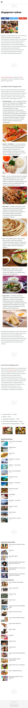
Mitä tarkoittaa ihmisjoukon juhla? (17, 544)
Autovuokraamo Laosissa (15, 518)
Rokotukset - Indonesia (14, 459)
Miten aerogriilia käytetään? (15, 670)
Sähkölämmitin (12, 641)
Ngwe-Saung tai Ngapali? (15, 471)
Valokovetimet (12, 647)
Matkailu (2, 9)
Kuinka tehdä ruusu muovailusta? (17, 664)
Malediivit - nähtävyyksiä (15, 465)
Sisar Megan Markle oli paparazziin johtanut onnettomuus (17, 562)
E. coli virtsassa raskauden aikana (16, 617)
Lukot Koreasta (12, 512)
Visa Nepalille (12, 494)
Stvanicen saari (12, 594)
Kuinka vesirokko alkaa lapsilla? (16, 582)
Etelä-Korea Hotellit (13, 488)
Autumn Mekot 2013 (13, 588)
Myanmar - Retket (13, 506)
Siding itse (11, 550)
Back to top (14, 701)
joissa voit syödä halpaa (6, 77)
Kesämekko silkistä (13, 556)
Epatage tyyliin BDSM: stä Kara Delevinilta (16, 677)
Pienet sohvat (12, 600)
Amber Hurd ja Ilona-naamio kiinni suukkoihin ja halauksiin (17, 574)
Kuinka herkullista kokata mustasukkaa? (14, 659)
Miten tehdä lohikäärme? (15, 623)
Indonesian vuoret (13, 476)
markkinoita (11, 370)
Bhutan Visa (11, 453)
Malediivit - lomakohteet (15, 482)
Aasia (6, 9)
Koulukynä (11, 635)
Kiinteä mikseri (12, 629)
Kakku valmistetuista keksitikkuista (17, 653)
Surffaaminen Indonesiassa (15, 441)
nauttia (21, 77)
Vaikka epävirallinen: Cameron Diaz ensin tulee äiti (17, 568)
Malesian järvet (12, 447)
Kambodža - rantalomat (14, 500)
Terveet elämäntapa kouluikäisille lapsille (17, 606)
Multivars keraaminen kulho (15, 611)
